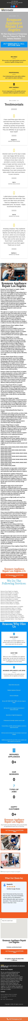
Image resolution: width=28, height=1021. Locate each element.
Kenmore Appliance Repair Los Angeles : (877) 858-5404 (13, 966)
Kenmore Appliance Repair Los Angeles (7, 10)
